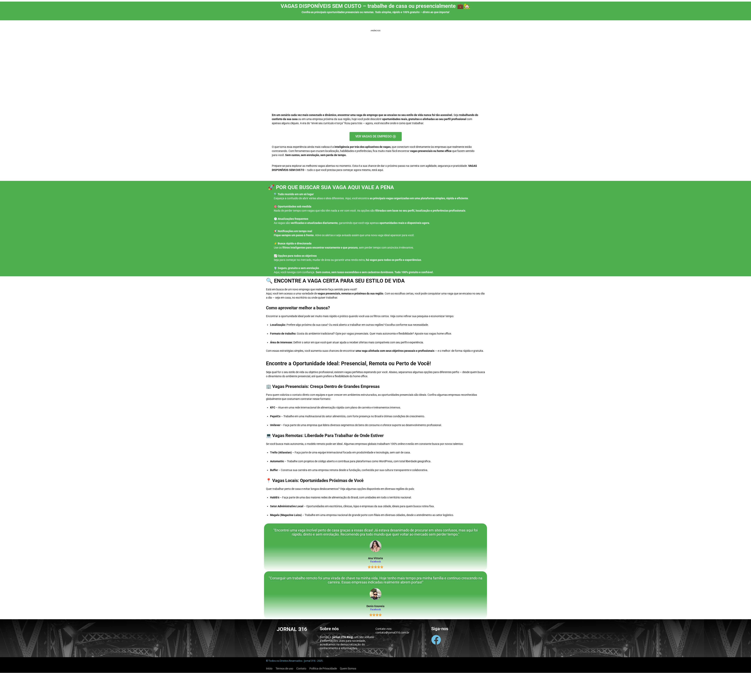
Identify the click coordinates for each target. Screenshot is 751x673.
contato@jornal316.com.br (392, 632)
